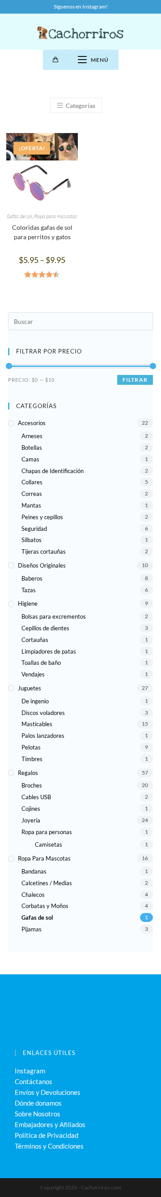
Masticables (36, 724)
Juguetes (29, 688)
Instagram (30, 1071)
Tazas (28, 590)
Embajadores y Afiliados (50, 1124)
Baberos (31, 578)
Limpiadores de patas (48, 651)
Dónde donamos (38, 1103)
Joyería (30, 820)
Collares (31, 482)
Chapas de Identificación (52, 470)
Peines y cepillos (42, 517)
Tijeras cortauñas (43, 551)
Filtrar (135, 379)
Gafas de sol (19, 216)
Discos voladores (43, 712)
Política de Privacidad (46, 1135)
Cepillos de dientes (45, 628)
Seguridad (34, 528)
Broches (31, 785)
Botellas (31, 447)
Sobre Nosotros (37, 1114)
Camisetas (48, 844)
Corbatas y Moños (44, 905)
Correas (31, 493)
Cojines (30, 808)
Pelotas (31, 747)
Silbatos (31, 539)
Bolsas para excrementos (53, 616)
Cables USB (36, 797)
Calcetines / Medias (46, 883)
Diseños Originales (42, 565)
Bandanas (34, 871)
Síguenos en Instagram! (81, 6)
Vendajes (33, 674)
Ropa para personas (46, 831)
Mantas (31, 505)
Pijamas (31, 929)
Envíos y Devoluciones (47, 1092)
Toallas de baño (41, 662)
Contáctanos (33, 1081)
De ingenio (35, 701)
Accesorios (32, 422)
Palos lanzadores (42, 735)
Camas (30, 459)
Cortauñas (34, 639)
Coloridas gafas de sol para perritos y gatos (42, 232)
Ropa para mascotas (55, 216)
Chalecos (33, 894)
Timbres (31, 758)
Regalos (28, 772)
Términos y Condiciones (49, 1146)
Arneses (31, 435)
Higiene (28, 603)
